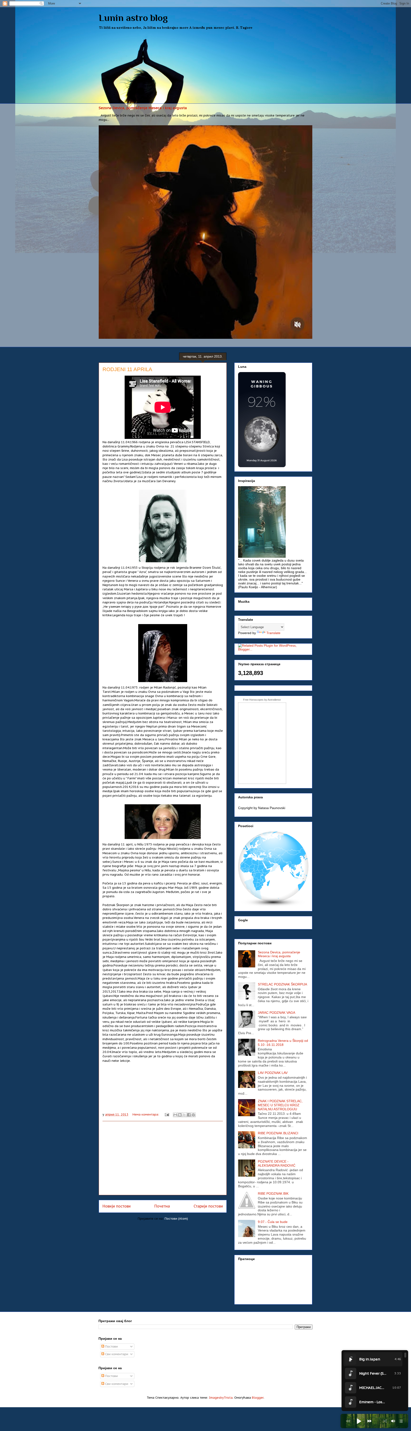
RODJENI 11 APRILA (127, 369)
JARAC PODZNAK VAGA (276, 1012)
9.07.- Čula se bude (273, 1222)
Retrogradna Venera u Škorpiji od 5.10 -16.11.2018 (283, 1043)
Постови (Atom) (176, 1219)
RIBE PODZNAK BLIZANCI (278, 1133)
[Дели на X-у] (184, 1114)
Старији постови (208, 1206)
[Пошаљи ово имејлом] (175, 1114)
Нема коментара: (146, 1114)
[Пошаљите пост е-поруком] (166, 1114)
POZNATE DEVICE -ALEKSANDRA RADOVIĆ (276, 1163)
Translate (273, 633)
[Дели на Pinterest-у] (193, 1114)
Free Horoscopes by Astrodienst (262, 699)
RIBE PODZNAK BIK (273, 1193)
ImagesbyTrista (221, 1398)
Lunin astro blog (133, 17)
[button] (358, 1421)
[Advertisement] (205, 67)
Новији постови (117, 1206)
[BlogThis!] (179, 1114)
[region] (374, 1380)
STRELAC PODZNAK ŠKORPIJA (282, 984)
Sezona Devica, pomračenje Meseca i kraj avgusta (143, 108)
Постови (111, 1346)
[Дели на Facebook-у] (188, 1114)
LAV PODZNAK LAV (273, 1073)
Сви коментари (116, 1354)
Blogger (258, 1398)
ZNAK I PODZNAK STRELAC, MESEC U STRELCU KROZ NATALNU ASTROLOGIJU (280, 1105)
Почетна (162, 1206)
